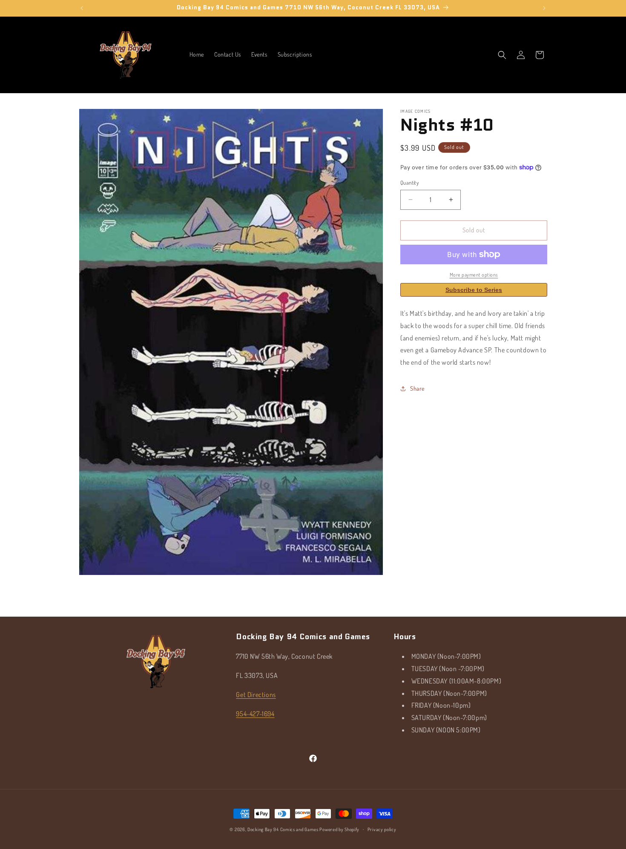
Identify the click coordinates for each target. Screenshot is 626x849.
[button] (502, 55)
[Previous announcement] (81, 8)
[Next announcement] (544, 8)
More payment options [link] (474, 275)
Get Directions (256, 694)
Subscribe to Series (473, 289)
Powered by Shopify (339, 829)
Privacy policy (382, 829)
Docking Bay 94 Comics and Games (283, 829)
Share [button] (417, 388)
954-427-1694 (255, 713)
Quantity (409, 182)
